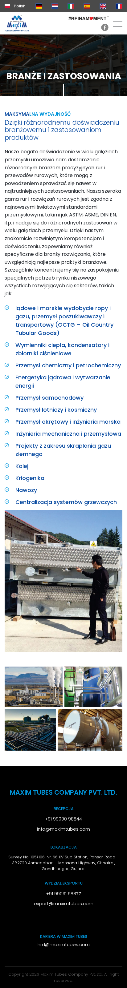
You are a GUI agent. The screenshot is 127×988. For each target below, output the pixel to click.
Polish (19, 6)
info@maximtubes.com (63, 829)
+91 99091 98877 (63, 894)
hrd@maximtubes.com (64, 945)
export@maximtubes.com (63, 904)
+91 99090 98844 (63, 819)
